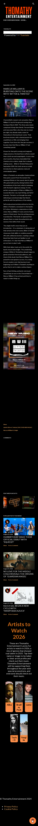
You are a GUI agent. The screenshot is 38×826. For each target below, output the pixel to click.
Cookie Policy (11, 809)
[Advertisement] (19, 397)
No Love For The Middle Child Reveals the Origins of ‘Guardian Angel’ (18, 574)
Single (16, 430)
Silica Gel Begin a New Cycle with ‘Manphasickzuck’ (16, 608)
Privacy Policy (11, 806)
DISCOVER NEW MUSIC (25, 427)
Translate (24, 35)
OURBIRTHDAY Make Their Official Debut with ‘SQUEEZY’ (17, 539)
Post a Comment (13, 545)
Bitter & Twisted (12, 427)
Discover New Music (11, 20)
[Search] (33, 3)
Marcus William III (8, 430)
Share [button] (5, 424)
